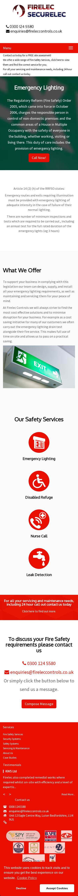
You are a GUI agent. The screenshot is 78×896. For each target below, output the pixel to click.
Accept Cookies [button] (57, 888)
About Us (8, 753)
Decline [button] (21, 888)
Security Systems (12, 739)
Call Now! (39, 157)
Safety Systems (11, 743)
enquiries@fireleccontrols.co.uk (41, 672)
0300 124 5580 (41, 663)
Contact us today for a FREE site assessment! (27, 55)
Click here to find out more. (39, 611)
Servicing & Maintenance (16, 748)
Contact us (22, 800)
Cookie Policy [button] (27, 878)
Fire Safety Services (13, 734)
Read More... (68, 794)
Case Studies (9, 757)
